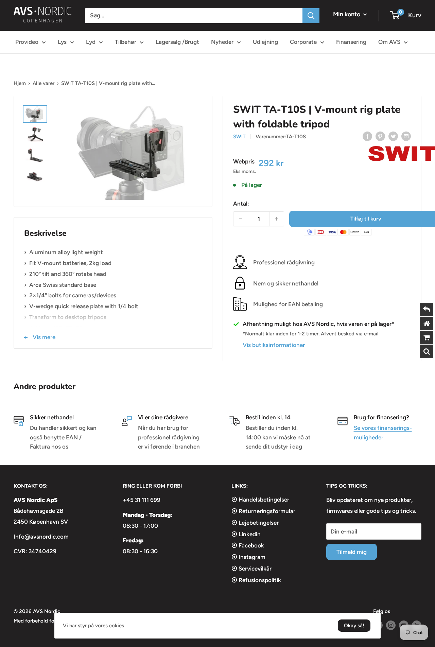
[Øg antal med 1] (276, 219)
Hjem (20, 83)
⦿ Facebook (247, 545)
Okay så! (354, 626)
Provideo (26, 41)
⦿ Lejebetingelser (255, 522)
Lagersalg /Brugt (177, 41)
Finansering (351, 41)
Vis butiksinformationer (274, 345)
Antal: (241, 203)
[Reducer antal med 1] (240, 219)
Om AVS (389, 41)
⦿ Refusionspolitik (256, 580)
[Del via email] (406, 135)
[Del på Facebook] (367, 135)
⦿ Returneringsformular (263, 511)
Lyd (90, 41)
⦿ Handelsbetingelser (260, 499)
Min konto (347, 14)
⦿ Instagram (248, 557)
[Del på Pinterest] (380, 135)
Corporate (303, 41)
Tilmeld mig (351, 551)
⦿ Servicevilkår (251, 568)
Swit (239, 137)
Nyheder (222, 41)
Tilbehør (125, 41)
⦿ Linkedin (246, 534)
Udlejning (265, 41)
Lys (62, 41)
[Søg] (310, 15)
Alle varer (43, 83)
